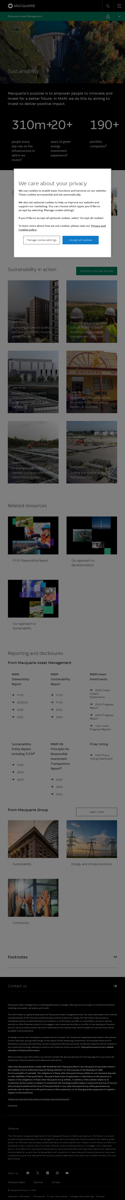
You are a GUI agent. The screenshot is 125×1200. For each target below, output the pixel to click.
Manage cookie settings (41, 240)
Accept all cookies (80, 240)
